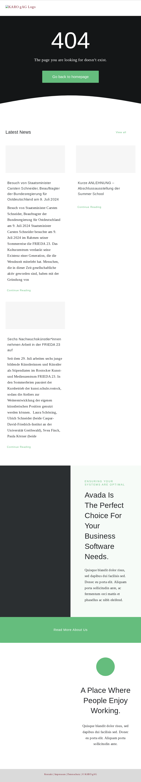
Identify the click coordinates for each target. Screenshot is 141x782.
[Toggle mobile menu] (134, 7)
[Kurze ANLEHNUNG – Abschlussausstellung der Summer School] (105, 159)
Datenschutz (73, 774)
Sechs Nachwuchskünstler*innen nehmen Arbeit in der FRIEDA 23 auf (34, 344)
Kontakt (48, 774)
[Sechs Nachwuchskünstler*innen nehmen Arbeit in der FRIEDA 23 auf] (35, 315)
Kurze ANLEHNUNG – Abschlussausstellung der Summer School (99, 188)
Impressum (60, 774)
